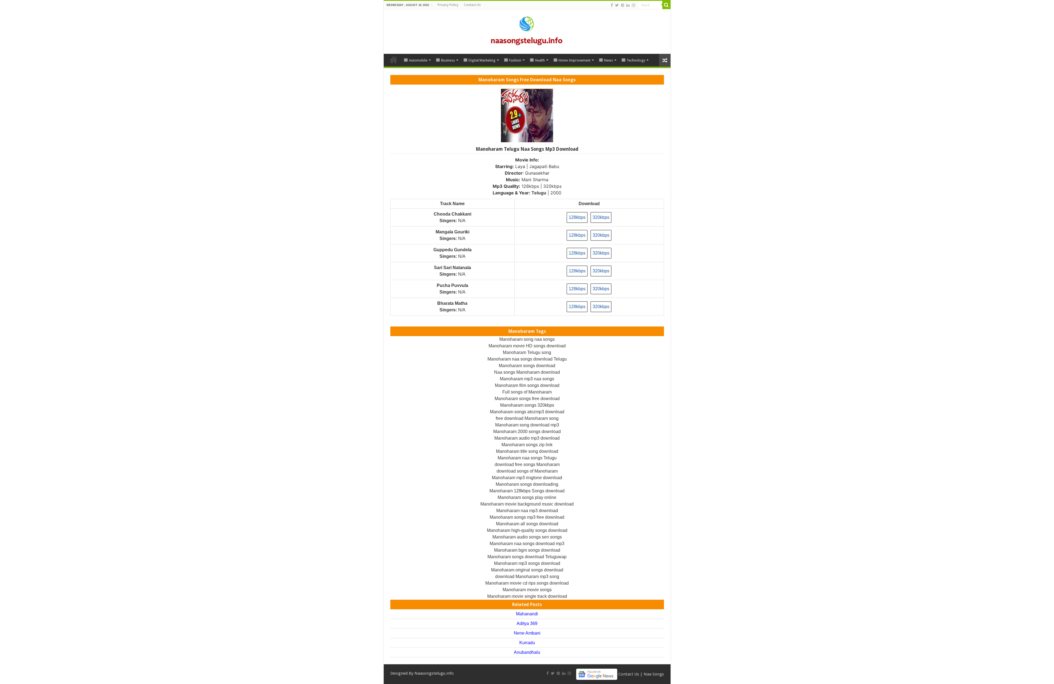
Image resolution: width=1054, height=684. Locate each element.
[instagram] (633, 5)
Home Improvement (574, 60)
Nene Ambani (527, 633)
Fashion (515, 60)
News (608, 60)
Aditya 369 (527, 623)
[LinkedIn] (628, 5)
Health (540, 60)
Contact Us (472, 5)
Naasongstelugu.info (434, 673)
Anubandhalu (527, 652)
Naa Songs (654, 673)
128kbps (577, 217)
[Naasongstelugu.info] (527, 30)
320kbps (601, 217)
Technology (636, 60)
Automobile (418, 60)
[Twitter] (617, 5)
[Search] (666, 5)
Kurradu (527, 642)
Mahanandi (527, 614)
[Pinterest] (622, 5)
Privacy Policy (448, 5)
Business (448, 60)
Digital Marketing (482, 60)
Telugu (538, 193)
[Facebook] (611, 5)
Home (393, 59)
